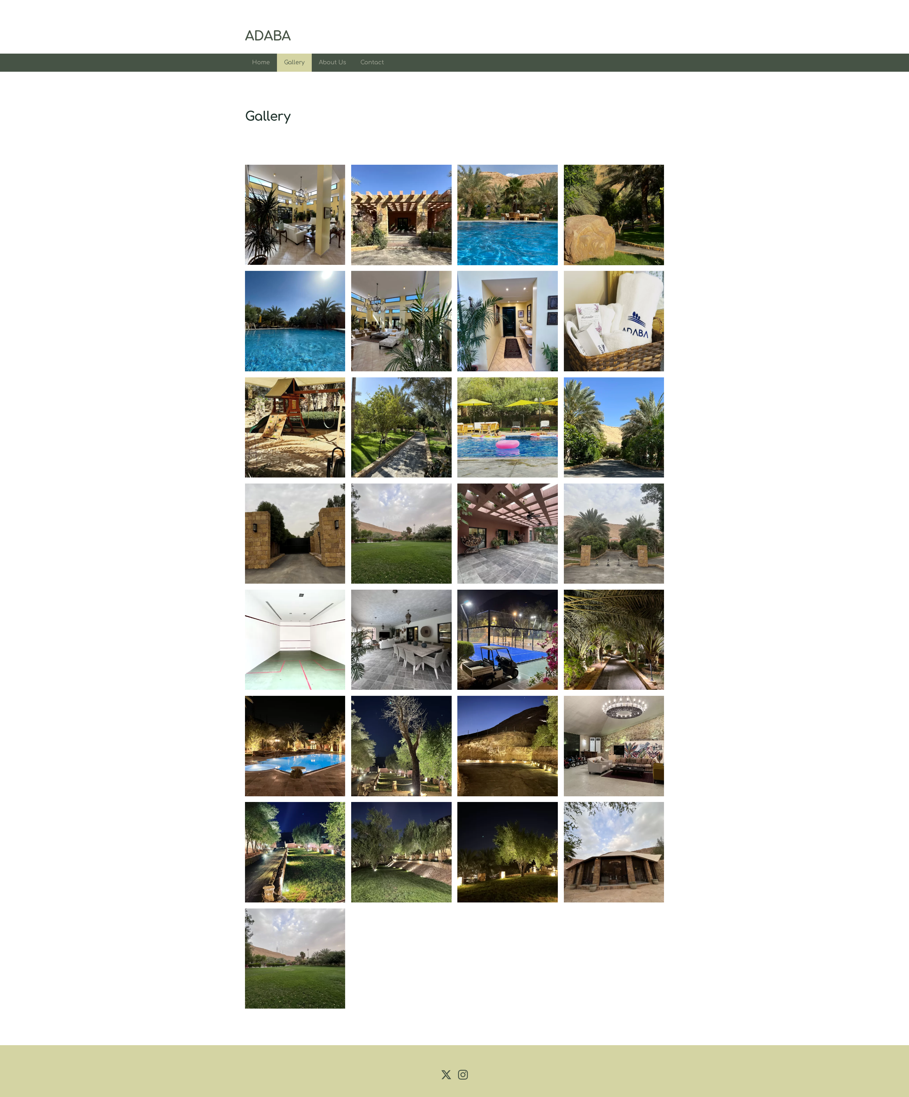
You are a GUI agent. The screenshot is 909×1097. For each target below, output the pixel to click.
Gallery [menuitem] (294, 62)
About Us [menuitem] (332, 62)
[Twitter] (446, 1074)
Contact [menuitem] (372, 62)
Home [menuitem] (261, 62)
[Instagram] (463, 1074)
